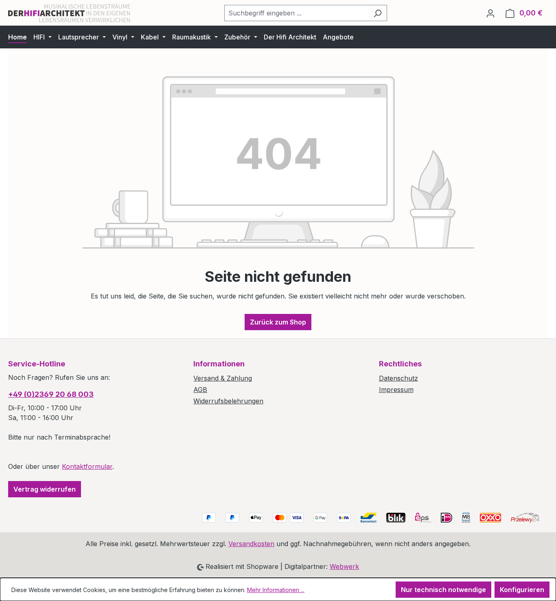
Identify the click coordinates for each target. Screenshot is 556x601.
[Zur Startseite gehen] (69, 12)
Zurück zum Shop (278, 322)
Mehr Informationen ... (275, 589)
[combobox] (296, 13)
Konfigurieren (522, 590)
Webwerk (344, 566)
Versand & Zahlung (222, 378)
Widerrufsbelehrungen (228, 401)
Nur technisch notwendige (443, 590)
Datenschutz (398, 378)
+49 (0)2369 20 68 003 (51, 394)
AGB (200, 389)
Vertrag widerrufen (44, 489)
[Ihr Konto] (490, 13)
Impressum (396, 389)
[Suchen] (377, 13)
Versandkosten (251, 544)
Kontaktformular (87, 466)
